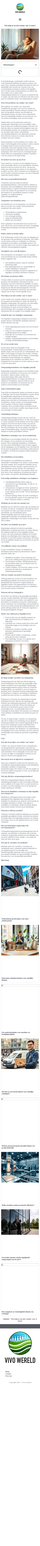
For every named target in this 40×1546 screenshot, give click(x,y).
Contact (8, 1374)
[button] (20, 19)
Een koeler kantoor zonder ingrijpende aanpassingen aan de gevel (16, 1258)
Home (7, 1372)
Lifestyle (6, 1319)
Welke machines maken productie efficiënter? (18, 1205)
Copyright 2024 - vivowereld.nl (20, 1382)
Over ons (8, 1376)
